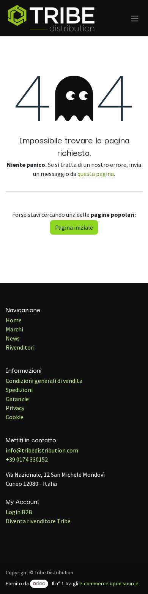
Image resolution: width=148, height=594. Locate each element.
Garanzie (17, 399)
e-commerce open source (109, 583)
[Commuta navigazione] (134, 18)
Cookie (15, 417)
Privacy (15, 408)
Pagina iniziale (74, 227)
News (13, 338)
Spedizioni (19, 389)
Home (14, 320)
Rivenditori (20, 347)
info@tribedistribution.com (42, 450)
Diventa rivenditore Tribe (38, 521)
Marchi (14, 329)
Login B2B (19, 512)
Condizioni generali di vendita (44, 380)
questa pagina (95, 173)
